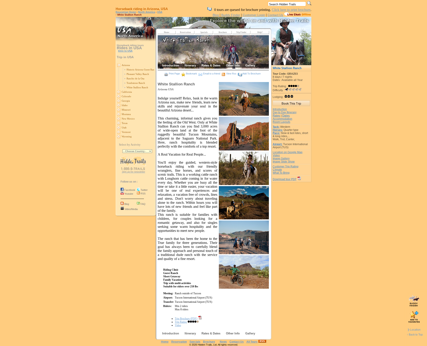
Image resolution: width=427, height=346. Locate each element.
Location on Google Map (287, 152)
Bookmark (191, 73)
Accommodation (282, 118)
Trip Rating (181, 321)
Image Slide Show (284, 161)
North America (146, 12)
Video (178, 325)
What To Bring (281, 172)
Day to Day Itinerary (284, 112)
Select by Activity (130, 144)
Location (414, 329)
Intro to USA (125, 50)
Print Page (174, 73)
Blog (216, 15)
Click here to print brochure (291, 10)
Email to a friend (211, 73)
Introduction (280, 109)
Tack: (276, 126)
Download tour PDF (284, 179)
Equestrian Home (126, 12)
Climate (277, 169)
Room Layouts (281, 122)
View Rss (231, 73)
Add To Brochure (251, 73)
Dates (286, 115)
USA (159, 12)
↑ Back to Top (415, 334)
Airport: (277, 144)
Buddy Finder (230, 15)
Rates (276, 115)
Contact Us (275, 15)
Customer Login (254, 15)
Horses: (278, 130)
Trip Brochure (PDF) (186, 318)
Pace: (276, 133)
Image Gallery (281, 158)
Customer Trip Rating (285, 166)
